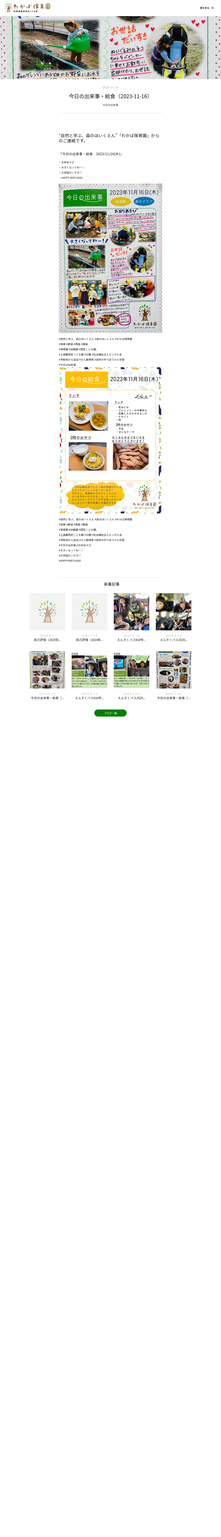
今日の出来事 (110, 105)
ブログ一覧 (110, 713)
